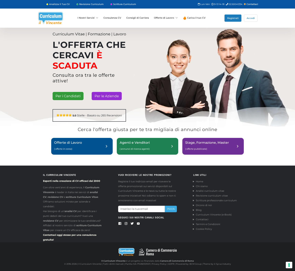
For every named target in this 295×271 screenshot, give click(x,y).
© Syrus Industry (222, 264)
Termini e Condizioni (208, 224)
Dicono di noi (204, 205)
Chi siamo (202, 186)
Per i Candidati (68, 96)
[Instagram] (126, 224)
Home (199, 181)
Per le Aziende (107, 96)
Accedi (251, 18)
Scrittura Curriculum (124, 4)
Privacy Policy (159, 264)
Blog (199, 210)
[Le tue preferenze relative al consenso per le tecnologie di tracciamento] (289, 265)
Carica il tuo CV (196, 17)
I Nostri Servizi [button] (86, 17)
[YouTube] (138, 224)
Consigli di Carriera (137, 17)
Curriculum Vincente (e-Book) (214, 214)
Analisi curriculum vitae (210, 190)
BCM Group (195, 264)
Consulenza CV (112, 17)
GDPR (171, 264)
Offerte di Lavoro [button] (164, 17)
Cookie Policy (204, 229)
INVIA (171, 209)
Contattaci (252, 4)
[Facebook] (120, 224)
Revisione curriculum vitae (212, 195)
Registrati (233, 18)
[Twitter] (132, 224)
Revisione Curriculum (91, 4)
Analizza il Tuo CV (59, 4)
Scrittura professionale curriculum (216, 200)
